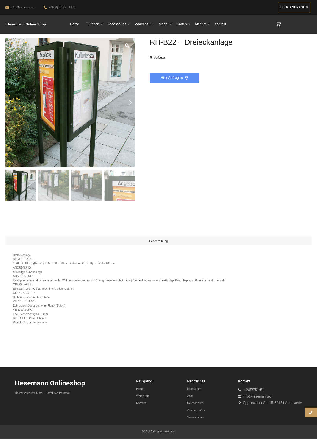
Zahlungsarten (196, 410)
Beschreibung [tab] (158, 241)
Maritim (200, 24)
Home (74, 24)
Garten (181, 24)
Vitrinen (93, 24)
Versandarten (195, 417)
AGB (190, 396)
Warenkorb (142, 396)
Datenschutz (195, 403)
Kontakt (220, 24)
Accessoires (116, 24)
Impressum (194, 388)
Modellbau (142, 24)
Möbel (163, 24)
